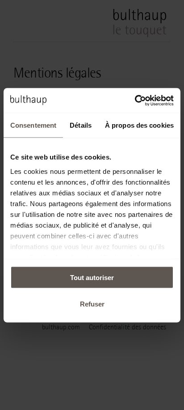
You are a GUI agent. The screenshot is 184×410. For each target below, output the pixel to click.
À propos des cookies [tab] (139, 125)
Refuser (92, 303)
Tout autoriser (92, 277)
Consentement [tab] (33, 125)
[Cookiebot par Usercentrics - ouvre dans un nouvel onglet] (135, 100)
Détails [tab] (81, 125)
